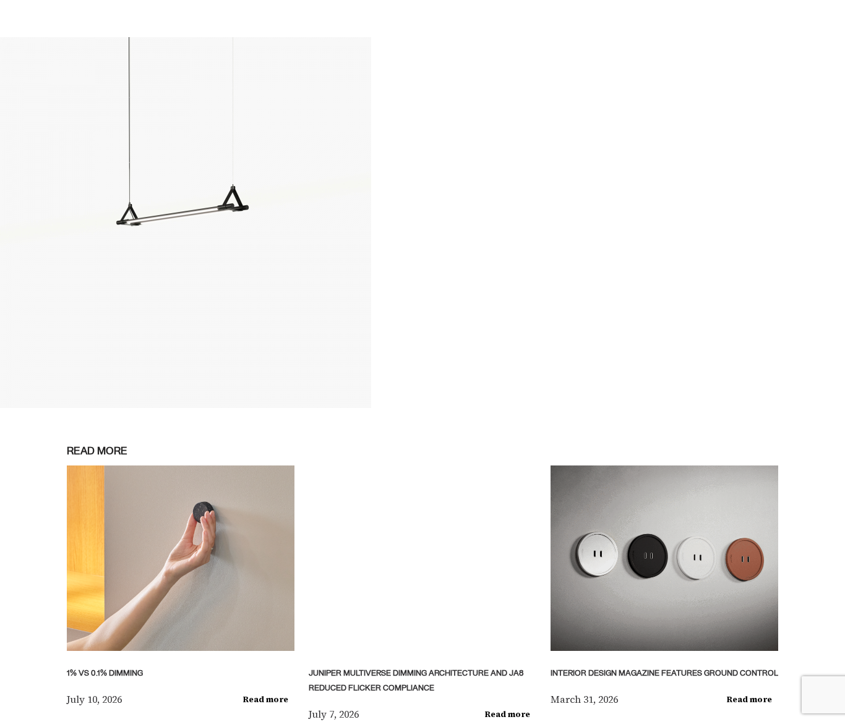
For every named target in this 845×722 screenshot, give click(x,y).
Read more (265, 699)
